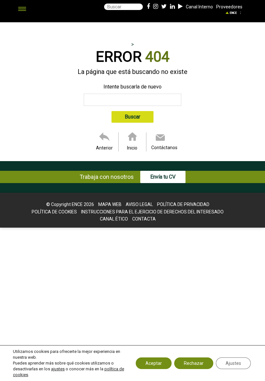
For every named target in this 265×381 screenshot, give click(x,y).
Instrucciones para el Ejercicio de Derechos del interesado (152, 211)
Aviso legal (139, 204)
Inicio (132, 147)
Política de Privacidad (183, 204)
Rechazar (194, 363)
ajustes (58, 368)
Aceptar (153, 363)
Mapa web (110, 204)
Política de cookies (54, 211)
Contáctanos (164, 147)
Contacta (144, 218)
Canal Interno (199, 6)
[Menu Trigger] (22, 9)
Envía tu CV (162, 177)
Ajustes (233, 363)
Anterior (104, 147)
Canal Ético (114, 218)
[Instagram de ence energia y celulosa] (155, 6)
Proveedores (229, 6)
